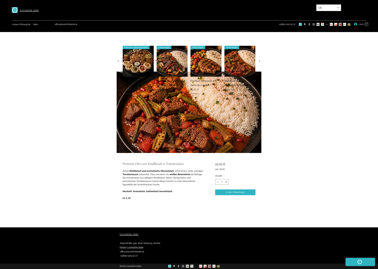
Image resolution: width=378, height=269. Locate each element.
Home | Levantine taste (131, 247)
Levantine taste (29, 10)
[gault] (331, 24)
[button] (366, 24)
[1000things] (335, 24)
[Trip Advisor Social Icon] (318, 24)
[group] (189, 70)
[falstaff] (326, 24)
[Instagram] (313, 24)
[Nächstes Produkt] (259, 61)
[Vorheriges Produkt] (118, 61)
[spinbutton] (221, 182)
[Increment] (226, 182)
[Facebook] (309, 24)
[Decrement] (218, 182)
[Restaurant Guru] (340, 24)
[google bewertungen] (322, 24)
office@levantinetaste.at (66, 24)
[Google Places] (304, 24)
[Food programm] (349, 24)
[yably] (344, 24)
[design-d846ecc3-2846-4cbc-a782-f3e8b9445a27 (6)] (300, 24)
